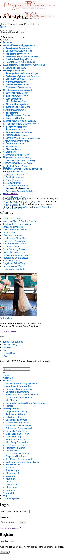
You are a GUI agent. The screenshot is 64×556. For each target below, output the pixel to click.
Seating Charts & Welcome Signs (22, 73)
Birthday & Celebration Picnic (21, 202)
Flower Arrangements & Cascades (23, 76)
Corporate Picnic (14, 208)
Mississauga (12, 487)
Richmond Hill (13, 473)
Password (5, 516)
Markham (11, 478)
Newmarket (12, 484)
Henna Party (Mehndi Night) (20, 62)
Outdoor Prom (13, 149)
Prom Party (11, 146)
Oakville (10, 492)
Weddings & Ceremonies (15, 64)
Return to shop (10, 193)
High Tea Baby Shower (17, 123)
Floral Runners (13, 84)
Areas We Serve (11, 464)
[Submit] (7, 34)
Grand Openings (14, 179)
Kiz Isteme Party (14, 53)
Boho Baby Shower (15, 129)
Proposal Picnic (13, 205)
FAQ (5, 355)
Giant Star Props (11, 246)
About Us (8, 377)
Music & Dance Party (16, 165)
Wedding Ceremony (16, 67)
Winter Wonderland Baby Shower (23, 137)
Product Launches (15, 177)
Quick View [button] (6, 318)
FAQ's (25, 207)
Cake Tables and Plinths (18, 115)
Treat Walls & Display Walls (17, 223)
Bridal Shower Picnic (16, 196)
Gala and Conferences (17, 185)
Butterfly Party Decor (14, 252)
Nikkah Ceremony (15, 59)
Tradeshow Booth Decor (18, 188)
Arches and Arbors (12, 218)
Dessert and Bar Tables (14, 268)
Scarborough (12, 470)
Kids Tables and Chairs (14, 243)
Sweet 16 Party (13, 93)
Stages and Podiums (13, 226)
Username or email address (14, 511)
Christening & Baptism (14, 109)
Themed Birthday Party (17, 154)
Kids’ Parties (9, 151)
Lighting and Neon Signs (15, 238)
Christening (12, 112)
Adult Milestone (14, 101)
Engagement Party (15, 48)
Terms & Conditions (13, 341)
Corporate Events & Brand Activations (22, 168)
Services (7, 42)
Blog (5, 157)
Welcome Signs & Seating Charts (19, 221)
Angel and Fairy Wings (14, 263)
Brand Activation (14, 171)
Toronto (10, 467)
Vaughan (10, 475)
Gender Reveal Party (16, 126)
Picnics (6, 194)
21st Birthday (13, 98)
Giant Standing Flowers (15, 249)
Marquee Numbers (12, 235)
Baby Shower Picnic (16, 199)
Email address (7, 541)
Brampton (11, 489)
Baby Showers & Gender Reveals (22, 56)
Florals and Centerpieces (15, 257)
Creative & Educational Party (20, 160)
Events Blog (9, 352)
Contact (7, 347)
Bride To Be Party (14, 50)
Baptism (10, 115)
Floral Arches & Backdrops (19, 79)
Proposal (10, 56)
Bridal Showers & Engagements (19, 45)
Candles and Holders (16, 87)
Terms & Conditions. (43, 207)
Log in (22, 523)
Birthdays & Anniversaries (16, 90)
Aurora (9, 481)
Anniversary (12, 107)
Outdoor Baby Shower (17, 135)
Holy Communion (15, 118)
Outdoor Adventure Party (19, 163)
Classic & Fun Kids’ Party (18, 157)
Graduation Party (15, 143)
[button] (3, 26)
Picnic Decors (10, 232)
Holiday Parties (13, 182)
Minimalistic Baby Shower (19, 132)
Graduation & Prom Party (16, 140)
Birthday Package (15, 104)
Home (3, 23)
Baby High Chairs (12, 260)
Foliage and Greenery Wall (16, 254)
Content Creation (15, 174)
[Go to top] (1, 364)
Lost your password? (10, 528)
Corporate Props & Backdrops (21, 191)
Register (4, 552)
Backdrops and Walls (13, 266)
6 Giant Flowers (8, 331)
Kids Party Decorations (15, 240)
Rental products (11, 408)
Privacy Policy (10, 344)
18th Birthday (13, 95)
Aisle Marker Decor (15, 70)
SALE (5, 350)
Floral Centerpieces (16, 81)
